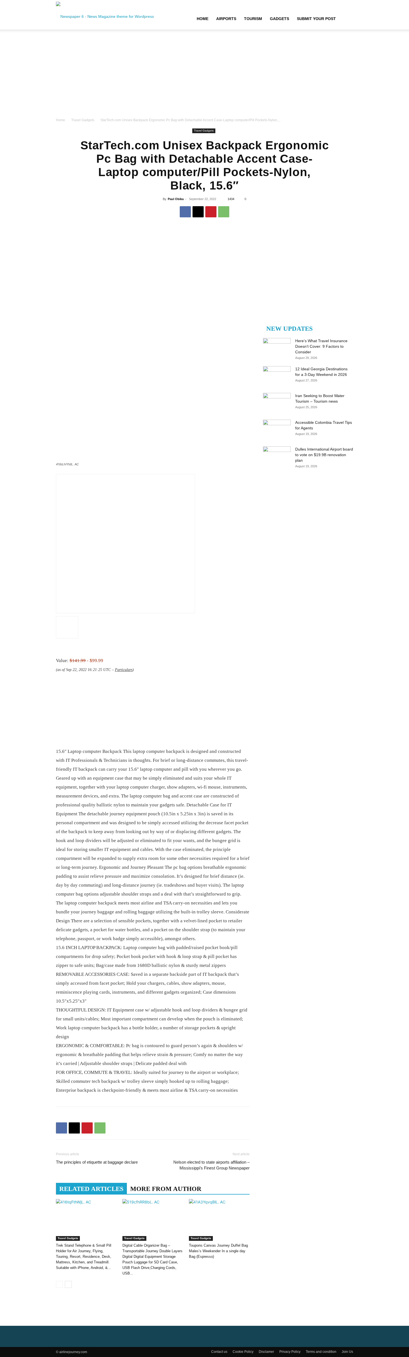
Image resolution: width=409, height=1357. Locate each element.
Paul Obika (176, 199)
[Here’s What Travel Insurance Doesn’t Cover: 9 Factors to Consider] (277, 348)
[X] (198, 211)
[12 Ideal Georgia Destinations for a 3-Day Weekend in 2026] (277, 376)
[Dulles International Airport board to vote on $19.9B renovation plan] (277, 456)
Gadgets (279, 18)
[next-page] (68, 1284)
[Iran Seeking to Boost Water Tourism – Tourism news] (277, 402)
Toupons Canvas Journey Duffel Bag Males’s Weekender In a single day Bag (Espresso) (218, 1251)
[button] (346, 19)
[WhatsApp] (223, 211)
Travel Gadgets (82, 120)
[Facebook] (185, 211)
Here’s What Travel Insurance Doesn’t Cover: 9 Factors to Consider (321, 346)
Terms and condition (321, 1352)
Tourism (253, 18)
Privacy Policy (289, 1352)
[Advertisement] (204, 75)
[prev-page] (59, 1284)
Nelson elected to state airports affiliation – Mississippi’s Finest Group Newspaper (211, 1165)
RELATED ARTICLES (91, 1188)
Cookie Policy (243, 1352)
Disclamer (266, 1352)
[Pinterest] (210, 211)
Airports (226, 18)
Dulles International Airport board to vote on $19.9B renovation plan (324, 455)
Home (202, 18)
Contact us (219, 1352)
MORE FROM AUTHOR (165, 1188)
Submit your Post (316, 18)
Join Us (347, 1352)
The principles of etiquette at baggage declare (97, 1162)
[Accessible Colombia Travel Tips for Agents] (277, 429)
